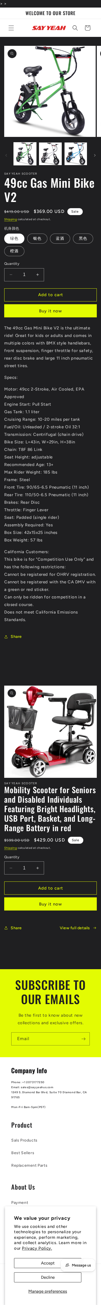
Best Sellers (22, 1153)
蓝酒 (60, 238)
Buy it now (50, 310)
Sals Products (24, 1140)
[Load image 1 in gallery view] (25, 153)
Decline (48, 1277)
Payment (19, 1202)
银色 (37, 238)
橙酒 (14, 251)
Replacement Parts (29, 1165)
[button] (11, 28)
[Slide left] (6, 155)
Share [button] (16, 636)
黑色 (83, 238)
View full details (75, 928)
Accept (48, 1263)
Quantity (11, 264)
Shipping (10, 219)
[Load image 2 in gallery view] (50, 153)
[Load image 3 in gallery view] (76, 153)
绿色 (14, 238)
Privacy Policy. (37, 1248)
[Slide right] (95, 155)
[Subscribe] (83, 1038)
